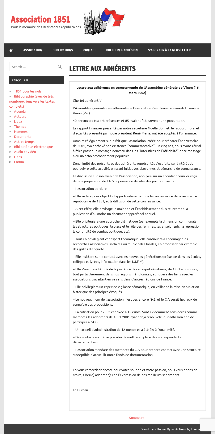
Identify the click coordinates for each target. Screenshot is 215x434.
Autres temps (24, 141)
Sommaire (136, 417)
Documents (22, 136)
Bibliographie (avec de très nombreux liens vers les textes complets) (32, 101)
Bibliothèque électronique (33, 146)
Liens (18, 156)
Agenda (20, 111)
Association (32, 50)
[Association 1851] (104, 35)
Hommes (21, 131)
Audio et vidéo (25, 151)
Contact (89, 50)
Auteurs (20, 116)
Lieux (18, 121)
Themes (20, 126)
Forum (19, 161)
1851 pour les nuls (27, 91)
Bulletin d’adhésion (122, 50)
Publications (62, 50)
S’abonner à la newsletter (169, 50)
